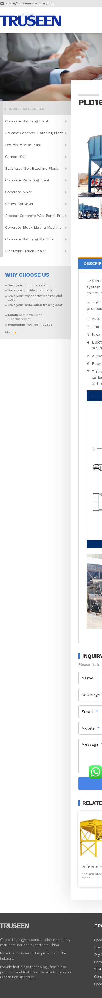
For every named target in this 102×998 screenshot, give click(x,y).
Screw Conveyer (19, 204)
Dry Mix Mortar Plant (23, 145)
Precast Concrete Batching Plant (34, 133)
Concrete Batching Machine (29, 239)
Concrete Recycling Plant (27, 180)
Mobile (88, 728)
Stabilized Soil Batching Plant (31, 168)
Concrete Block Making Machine (33, 227)
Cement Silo (16, 156)
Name (87, 677)
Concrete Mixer (18, 192)
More (9, 332)
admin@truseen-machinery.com (29, 3)
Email (87, 711)
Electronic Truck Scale (25, 251)
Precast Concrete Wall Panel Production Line (38, 215)
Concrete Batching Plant (26, 121)
